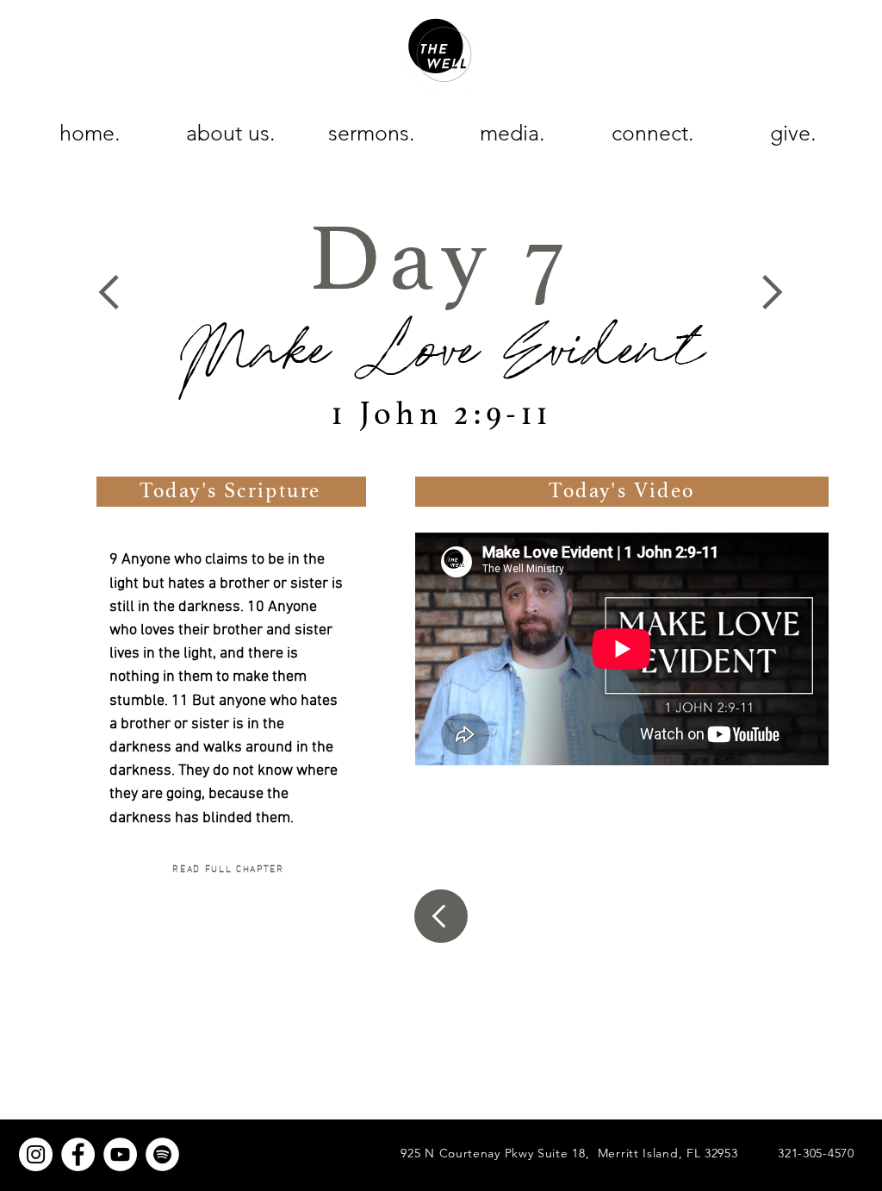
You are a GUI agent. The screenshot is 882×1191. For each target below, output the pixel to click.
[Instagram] (36, 1154)
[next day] (769, 292)
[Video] (441, 916)
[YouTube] (120, 1154)
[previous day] (112, 292)
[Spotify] (162, 1154)
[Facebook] (78, 1154)
